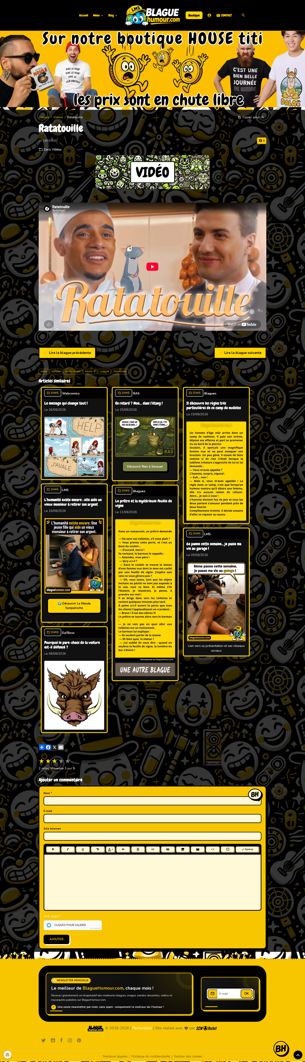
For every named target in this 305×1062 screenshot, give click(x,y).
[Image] (183, 849)
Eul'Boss (68, 633)
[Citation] (123, 849)
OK (246, 993)
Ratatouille (120, 371)
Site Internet (52, 829)
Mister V (90, 371)
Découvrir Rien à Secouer (145, 467)
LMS (65, 490)
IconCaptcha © (95, 928)
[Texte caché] (168, 849)
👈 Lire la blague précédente (67, 352)
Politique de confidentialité (150, 1056)
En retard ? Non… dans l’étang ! (139, 403)
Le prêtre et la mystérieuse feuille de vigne (143, 503)
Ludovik (104, 371)
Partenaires (142, 1028)
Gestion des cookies (188, 1056)
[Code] (213, 849)
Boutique (194, 15)
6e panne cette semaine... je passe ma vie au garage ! (213, 546)
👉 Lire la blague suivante (240, 352)
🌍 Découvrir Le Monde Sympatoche (74, 606)
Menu (96, 15)
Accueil (83, 15)
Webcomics (71, 393)
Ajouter (56, 939)
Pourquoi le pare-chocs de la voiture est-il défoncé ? (72, 645)
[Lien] (153, 849)
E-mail (48, 811)
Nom (47, 793)
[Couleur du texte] (110, 849)
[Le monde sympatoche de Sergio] (95, 1028)
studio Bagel (72, 371)
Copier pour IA (253, 117)
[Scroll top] (298, 1055)
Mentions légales (115, 1056)
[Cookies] (7, 1055)
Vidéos (58, 117)
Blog (111, 15)
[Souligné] (83, 849)
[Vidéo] (198, 849)
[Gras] (53, 849)
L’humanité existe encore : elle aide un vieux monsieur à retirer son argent (73, 502)
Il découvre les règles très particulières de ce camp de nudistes (213, 405)
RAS (136, 393)
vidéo (43, 371)
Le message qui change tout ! (66, 403)
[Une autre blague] (145, 669)
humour (56, 371)
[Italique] (68, 849)
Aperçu (249, 849)
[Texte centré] (138, 849)
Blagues (210, 393)
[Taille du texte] (98, 849)
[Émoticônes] (228, 849)
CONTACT (226, 15)
